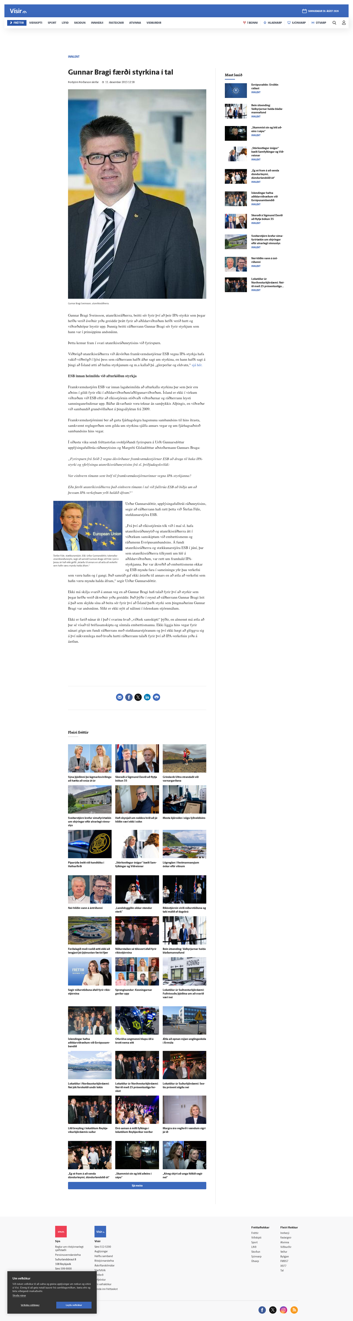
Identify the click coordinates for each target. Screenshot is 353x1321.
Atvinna (284, 1242)
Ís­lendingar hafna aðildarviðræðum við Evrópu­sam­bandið (89, 1043)
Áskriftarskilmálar (105, 1265)
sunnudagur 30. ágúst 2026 (323, 11)
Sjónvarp (256, 1256)
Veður (283, 1252)
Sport (254, 1242)
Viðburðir (285, 1247)
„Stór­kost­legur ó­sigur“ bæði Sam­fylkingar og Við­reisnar (267, 152)
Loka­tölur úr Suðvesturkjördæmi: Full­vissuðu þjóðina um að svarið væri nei (183, 994)
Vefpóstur (100, 1280)
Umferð (99, 1275)
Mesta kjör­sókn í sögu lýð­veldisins (184, 818)
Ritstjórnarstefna (104, 1261)
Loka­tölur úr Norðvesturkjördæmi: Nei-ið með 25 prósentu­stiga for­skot (136, 1088)
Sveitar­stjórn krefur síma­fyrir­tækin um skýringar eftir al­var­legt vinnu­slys (89, 822)
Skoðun (255, 1252)
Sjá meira (137, 1185)
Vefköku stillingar (30, 1305)
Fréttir (254, 1233)
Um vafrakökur (103, 1284)
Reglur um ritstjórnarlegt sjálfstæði (69, 1249)
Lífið (253, 1247)
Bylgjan (284, 1256)
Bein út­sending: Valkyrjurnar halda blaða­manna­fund (267, 109)
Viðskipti (256, 1237)
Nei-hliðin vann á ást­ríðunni (85, 908)
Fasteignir (285, 1237)
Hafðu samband (104, 1256)
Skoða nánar (19, 1295)
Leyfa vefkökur (74, 1305)
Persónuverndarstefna (68, 1255)
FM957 (284, 1261)
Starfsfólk (100, 1270)
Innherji (284, 1233)
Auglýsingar (101, 1251)
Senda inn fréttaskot (106, 1289)
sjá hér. (197, 364)
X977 (283, 1266)
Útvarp (255, 1261)
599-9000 (66, 1269)
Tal (282, 1270)
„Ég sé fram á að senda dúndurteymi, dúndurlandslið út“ (265, 174)
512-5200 (105, 1247)
